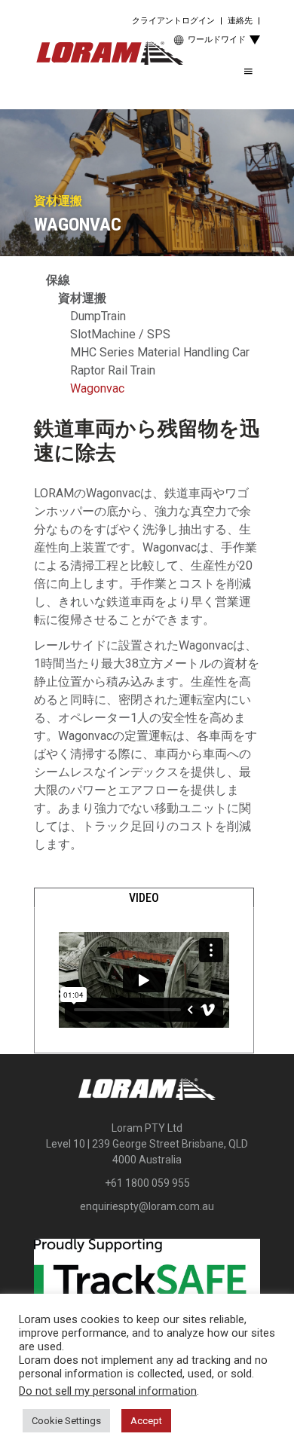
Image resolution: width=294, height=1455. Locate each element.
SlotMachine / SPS (120, 334)
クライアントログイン (173, 21)
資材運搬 (82, 298)
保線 (58, 280)
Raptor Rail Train (112, 370)
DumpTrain (98, 316)
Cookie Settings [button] (66, 1420)
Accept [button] (146, 1420)
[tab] (144, 898)
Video (144, 898)
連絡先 (240, 21)
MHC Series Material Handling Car (160, 352)
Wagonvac (97, 388)
